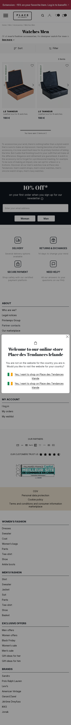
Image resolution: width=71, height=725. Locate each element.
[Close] (67, 336)
